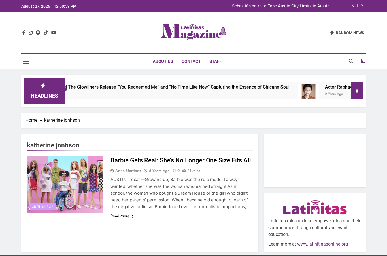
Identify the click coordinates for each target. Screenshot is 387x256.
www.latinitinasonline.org (322, 244)
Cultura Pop (43, 206)
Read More (120, 216)
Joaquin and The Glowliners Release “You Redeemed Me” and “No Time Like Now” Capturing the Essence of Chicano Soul (159, 87)
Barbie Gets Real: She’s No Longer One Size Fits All (180, 160)
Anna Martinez (128, 170)
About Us (163, 61)
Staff (215, 61)
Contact (191, 61)
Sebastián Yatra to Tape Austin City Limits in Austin (280, 6)
